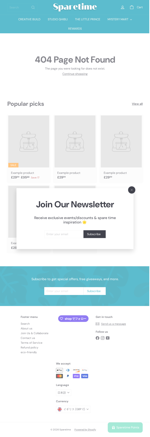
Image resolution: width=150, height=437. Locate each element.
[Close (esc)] (130, 190)
